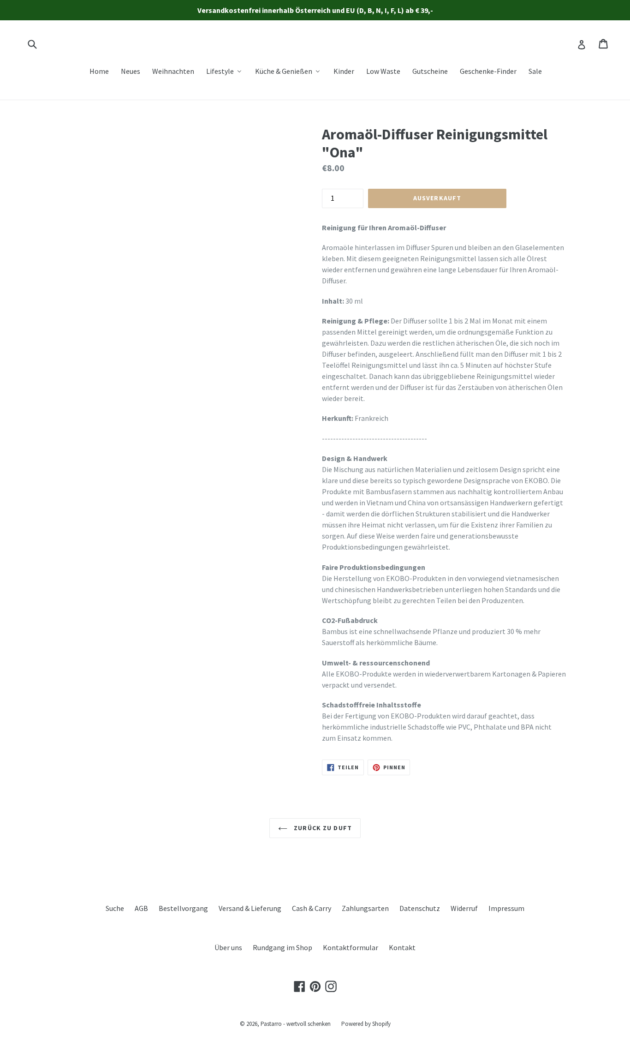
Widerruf (464, 908)
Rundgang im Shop (282, 947)
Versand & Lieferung (250, 908)
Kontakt (402, 947)
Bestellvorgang (183, 908)
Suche (115, 908)
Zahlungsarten (365, 908)
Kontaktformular (350, 947)
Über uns (228, 947)
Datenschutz (419, 908)
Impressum (506, 908)
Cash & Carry (311, 908)
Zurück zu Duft (322, 828)
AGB (141, 908)
